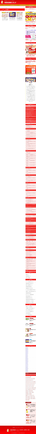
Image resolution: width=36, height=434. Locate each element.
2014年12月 (26, 371)
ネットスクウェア (30, 11)
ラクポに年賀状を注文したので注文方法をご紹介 (31, 193)
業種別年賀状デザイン (29, 235)
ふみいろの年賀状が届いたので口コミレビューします (31, 173)
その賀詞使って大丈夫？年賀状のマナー (30, 308)
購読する (28, 373)
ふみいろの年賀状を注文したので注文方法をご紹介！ (31, 171)
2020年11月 (26, 350)
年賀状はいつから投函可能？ (29, 306)
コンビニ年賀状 (28, 232)
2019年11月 (26, 353)
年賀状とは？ (27, 274)
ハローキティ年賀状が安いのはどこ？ (30, 222)
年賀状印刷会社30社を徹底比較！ (30, 108)
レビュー (30, 387)
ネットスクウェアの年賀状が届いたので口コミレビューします (31, 136)
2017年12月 (26, 364)
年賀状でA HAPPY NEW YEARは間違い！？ (31, 243)
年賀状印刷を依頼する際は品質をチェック (30, 299)
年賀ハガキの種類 (28, 277)
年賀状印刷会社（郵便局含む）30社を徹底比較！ (32, 410)
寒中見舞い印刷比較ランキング (30, 120)
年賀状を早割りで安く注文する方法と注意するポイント (31, 268)
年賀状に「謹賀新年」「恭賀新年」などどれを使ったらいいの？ (31, 241)
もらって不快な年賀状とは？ (29, 314)
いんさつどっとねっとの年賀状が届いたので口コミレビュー (31, 212)
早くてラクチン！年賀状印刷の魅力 (30, 294)
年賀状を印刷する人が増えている (29, 283)
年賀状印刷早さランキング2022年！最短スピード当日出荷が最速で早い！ (31, 110)
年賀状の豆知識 (28, 239)
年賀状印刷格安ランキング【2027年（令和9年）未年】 (20, 429)
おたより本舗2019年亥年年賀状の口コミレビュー (30, 149)
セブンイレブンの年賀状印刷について (30, 233)
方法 (31, 395)
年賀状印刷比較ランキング (29, 124)
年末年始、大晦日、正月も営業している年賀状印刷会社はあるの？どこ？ (31, 259)
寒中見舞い (27, 392)
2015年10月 (26, 368)
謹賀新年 (34, 398)
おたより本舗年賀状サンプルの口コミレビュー (31, 146)
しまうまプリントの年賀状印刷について (31, 219)
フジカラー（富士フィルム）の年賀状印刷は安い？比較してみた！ (31, 216)
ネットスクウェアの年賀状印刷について (30, 132)
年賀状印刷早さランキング (29, 125)
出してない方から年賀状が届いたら (30, 311)
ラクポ (32, 386)
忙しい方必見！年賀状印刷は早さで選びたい (31, 289)
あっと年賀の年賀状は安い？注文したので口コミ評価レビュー (31, 202)
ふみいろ (27, 381)
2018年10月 (26, 361)
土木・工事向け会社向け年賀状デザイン (30, 236)
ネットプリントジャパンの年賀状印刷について (31, 205)
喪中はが (34, 389)
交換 (32, 387)
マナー (30, 386)
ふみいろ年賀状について (5, 17)
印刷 (28, 389)
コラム (27, 257)
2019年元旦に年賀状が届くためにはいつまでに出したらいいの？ (30, 264)
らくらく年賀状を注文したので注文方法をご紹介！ (31, 178)
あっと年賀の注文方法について (29, 200)
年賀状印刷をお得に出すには (29, 297)
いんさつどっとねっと (29, 206)
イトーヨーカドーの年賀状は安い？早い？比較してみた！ (31, 228)
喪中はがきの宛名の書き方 (29, 254)
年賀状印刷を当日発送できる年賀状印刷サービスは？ (31, 266)
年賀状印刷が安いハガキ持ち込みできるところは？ (31, 117)
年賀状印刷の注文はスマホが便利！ (30, 302)
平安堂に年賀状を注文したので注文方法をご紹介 (31, 186)
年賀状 (32, 392)
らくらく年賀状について (28, 176)
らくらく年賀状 (33, 381)
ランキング (27, 387)
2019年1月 (26, 357)
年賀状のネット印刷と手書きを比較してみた (31, 291)
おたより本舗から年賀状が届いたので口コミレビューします (31, 144)
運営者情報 (14, 427)
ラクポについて (28, 191)
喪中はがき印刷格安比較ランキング (30, 251)
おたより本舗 (28, 138)
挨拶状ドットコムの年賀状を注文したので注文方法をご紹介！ (31, 156)
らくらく (30, 381)
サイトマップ (22, 427)
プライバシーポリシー (18, 427)
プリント (33, 384)
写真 (34, 387)
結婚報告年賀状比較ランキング (30, 113)
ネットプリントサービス (28, 384)
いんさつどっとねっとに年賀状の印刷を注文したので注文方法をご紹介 (31, 210)
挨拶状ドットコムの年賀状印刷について (30, 154)
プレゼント (27, 386)
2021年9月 (26, 347)
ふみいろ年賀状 (28, 167)
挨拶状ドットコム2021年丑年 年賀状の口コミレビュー (30, 165)
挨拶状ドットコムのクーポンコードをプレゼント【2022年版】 (31, 152)
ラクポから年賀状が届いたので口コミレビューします (31, 196)
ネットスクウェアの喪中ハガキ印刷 (31, 30)
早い (33, 395)
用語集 (27, 270)
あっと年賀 (28, 197)
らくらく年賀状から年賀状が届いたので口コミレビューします (31, 180)
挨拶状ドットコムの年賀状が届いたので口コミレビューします (31, 158)
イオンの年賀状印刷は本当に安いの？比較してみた (31, 226)
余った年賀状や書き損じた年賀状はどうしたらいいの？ (31, 245)
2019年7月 (26, 354)
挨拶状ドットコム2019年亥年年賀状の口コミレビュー (30, 161)
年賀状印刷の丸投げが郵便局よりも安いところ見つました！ (31, 261)
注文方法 (29, 398)
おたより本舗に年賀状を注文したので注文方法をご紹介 (31, 142)
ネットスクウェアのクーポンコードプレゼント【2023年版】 (31, 130)
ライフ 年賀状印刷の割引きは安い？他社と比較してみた (31, 230)
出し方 (26, 389)
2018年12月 (26, 358)
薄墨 (31, 398)
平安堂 (27, 182)
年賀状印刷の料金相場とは (29, 286)
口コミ (31, 389)
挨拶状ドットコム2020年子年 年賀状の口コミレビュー (30, 163)
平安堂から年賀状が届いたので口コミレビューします (31, 188)
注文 (26, 398)
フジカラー (28, 214)
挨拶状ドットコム (28, 150)
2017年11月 (26, 365)
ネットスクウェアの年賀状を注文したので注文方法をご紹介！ (31, 134)
